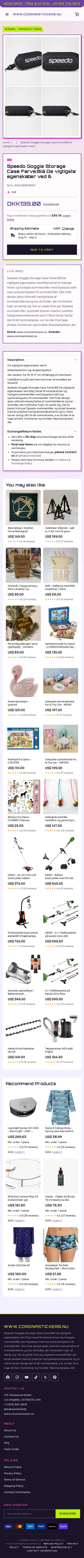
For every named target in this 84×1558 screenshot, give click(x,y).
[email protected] (30, 455)
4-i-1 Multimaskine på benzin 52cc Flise (57, 992)
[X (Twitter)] (45, 1377)
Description (15, 360)
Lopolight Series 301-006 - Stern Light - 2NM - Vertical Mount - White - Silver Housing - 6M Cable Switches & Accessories (23, 1130)
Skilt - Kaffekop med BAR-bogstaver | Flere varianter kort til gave (60, 587)
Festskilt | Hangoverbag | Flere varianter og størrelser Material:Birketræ (23, 587)
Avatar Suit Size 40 (19, 1265)
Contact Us (11, 1436)
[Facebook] (8, 1377)
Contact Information (17, 1492)
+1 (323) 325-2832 (15, 1404)
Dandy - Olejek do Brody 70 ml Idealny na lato (60, 1198)
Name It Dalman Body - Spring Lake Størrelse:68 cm (60, 1130)
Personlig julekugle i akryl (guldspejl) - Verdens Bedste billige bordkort (23, 645)
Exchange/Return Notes (24, 431)
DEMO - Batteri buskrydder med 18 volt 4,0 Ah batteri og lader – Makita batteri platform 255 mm (59, 877)
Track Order (11, 1449)
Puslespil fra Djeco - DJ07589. (19, 761)
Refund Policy (12, 1467)
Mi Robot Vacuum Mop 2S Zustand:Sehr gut (23, 1198)
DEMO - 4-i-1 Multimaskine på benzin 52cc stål (60, 934)
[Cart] (77, 14)
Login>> (20, 1151)
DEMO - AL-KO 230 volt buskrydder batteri (22, 877)
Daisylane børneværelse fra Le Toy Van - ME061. (59, 703)
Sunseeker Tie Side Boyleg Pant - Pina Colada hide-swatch (60, 1267)
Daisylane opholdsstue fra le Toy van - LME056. (60, 761)
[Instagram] (17, 1377)
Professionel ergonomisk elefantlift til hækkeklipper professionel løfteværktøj (23, 934)
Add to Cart (42, 249)
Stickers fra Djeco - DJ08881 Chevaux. (19, 819)
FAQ (7, 1443)
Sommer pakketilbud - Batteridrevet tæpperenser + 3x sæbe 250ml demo (22, 992)
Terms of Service (14, 1479)
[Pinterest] (55, 1377)
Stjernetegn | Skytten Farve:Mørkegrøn (20, 529)
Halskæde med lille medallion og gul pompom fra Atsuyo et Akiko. (60, 819)
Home (6, 142)
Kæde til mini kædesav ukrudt (21, 1050)
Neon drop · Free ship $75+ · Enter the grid (42, 3)
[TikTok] (36, 1377)
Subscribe (68, 1513)
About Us (10, 1430)
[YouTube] (26, 1377)
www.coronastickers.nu (37, 14)
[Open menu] (7, 14)
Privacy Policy (12, 1473)
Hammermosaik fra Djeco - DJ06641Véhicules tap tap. (60, 645)
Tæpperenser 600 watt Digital (59, 1050)
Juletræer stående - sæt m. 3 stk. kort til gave (59, 529)
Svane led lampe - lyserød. (18, 703)
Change (68, 228)
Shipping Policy (13, 1486)
